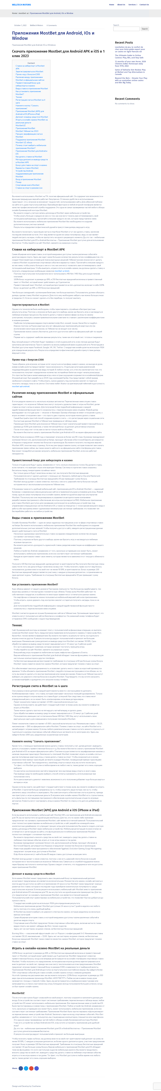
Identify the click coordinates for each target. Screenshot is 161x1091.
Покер (18, 182)
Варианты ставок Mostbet (27, 168)
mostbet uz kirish (62, 271)
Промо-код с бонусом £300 (28, 74)
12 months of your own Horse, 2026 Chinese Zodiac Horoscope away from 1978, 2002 (130, 63)
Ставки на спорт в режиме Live (29, 188)
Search (116, 25)
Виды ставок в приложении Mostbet (32, 88)
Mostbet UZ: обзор (24, 142)
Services (132, 4)
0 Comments (52, 25)
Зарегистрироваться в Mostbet (29, 71)
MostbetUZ (21, 125)
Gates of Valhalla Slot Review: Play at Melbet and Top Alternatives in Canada (130, 72)
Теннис (19, 97)
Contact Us (144, 4)
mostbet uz (24, 13)
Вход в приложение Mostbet (28, 179)
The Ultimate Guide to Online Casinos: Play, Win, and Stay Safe (129, 56)
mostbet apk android (20, 386)
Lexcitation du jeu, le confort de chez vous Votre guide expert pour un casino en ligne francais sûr (130, 49)
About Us (121, 4)
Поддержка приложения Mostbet (30, 139)
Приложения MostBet (25, 128)
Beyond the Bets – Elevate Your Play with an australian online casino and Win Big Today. (131, 80)
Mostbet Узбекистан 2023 (27, 131)
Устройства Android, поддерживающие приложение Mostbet (29, 174)
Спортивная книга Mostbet (27, 185)
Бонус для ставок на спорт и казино (31, 165)
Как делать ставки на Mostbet (29, 156)
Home (111, 4)
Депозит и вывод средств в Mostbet (32, 117)
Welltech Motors (36, 25)
